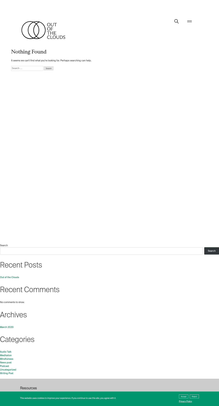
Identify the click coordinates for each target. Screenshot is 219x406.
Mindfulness (6, 358)
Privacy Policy (185, 401)
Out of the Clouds (9, 277)
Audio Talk (5, 351)
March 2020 (7, 327)
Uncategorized (8, 369)
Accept (183, 397)
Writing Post (6, 373)
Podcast (4, 366)
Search (4, 245)
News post (5, 362)
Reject (194, 397)
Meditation (6, 355)
